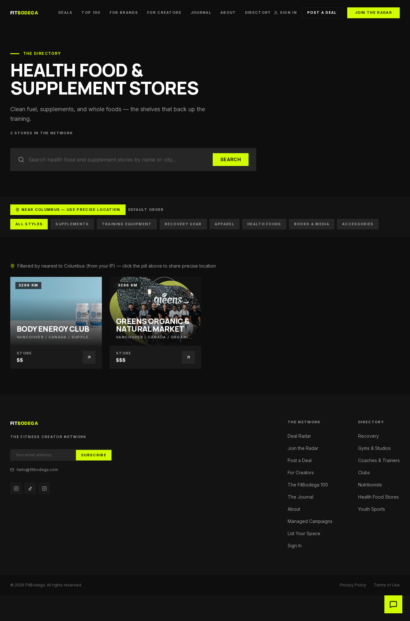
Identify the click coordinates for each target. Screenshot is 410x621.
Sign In (288, 13)
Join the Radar (373, 12)
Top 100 (90, 13)
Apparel (224, 224)
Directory (258, 13)
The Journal (300, 497)
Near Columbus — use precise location (70, 209)
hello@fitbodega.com (37, 469)
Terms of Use (387, 585)
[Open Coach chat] (393, 604)
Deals (65, 13)
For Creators (164, 13)
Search (230, 159)
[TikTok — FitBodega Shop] (30, 488)
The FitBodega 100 (308, 484)
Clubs (364, 472)
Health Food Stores (378, 497)
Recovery (368, 436)
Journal (201, 13)
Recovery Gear (183, 224)
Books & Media (311, 224)
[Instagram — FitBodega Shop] (16, 488)
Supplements (72, 224)
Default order (146, 210)
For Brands (124, 13)
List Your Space (304, 533)
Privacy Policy (353, 585)
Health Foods (264, 224)
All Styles (29, 224)
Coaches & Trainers (379, 460)
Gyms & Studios (374, 448)
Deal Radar (299, 436)
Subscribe (93, 455)
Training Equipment (127, 224)
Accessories (358, 224)
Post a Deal (322, 12)
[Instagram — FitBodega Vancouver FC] (44, 488)
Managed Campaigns (310, 521)
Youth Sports (371, 509)
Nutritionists (370, 484)
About (228, 13)
